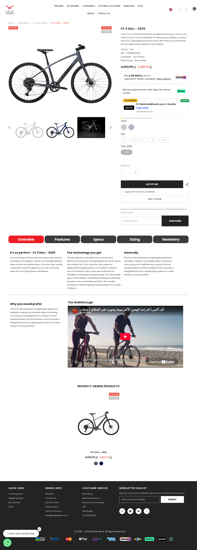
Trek (131, 49)
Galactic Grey (124, 127)
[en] (170, 9)
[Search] (179, 9)
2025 (126, 152)
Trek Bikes (24, 22)
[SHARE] (186, 184)
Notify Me (152, 184)
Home (11, 22)
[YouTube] (138, 511)
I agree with (130, 191)
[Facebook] (122, 511)
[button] (9, 127)
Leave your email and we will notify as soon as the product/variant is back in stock (154, 211)
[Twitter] (147, 511)
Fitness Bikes (40, 22)
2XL (164, 139)
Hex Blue (131, 127)
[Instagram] (130, 511)
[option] (60, 65)
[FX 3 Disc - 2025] (98, 420)
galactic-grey (96, 463)
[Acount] (186, 9)
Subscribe (175, 220)
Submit (172, 499)
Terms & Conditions (145, 191)
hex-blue (101, 463)
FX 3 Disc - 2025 (60, 22)
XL (153, 139)
